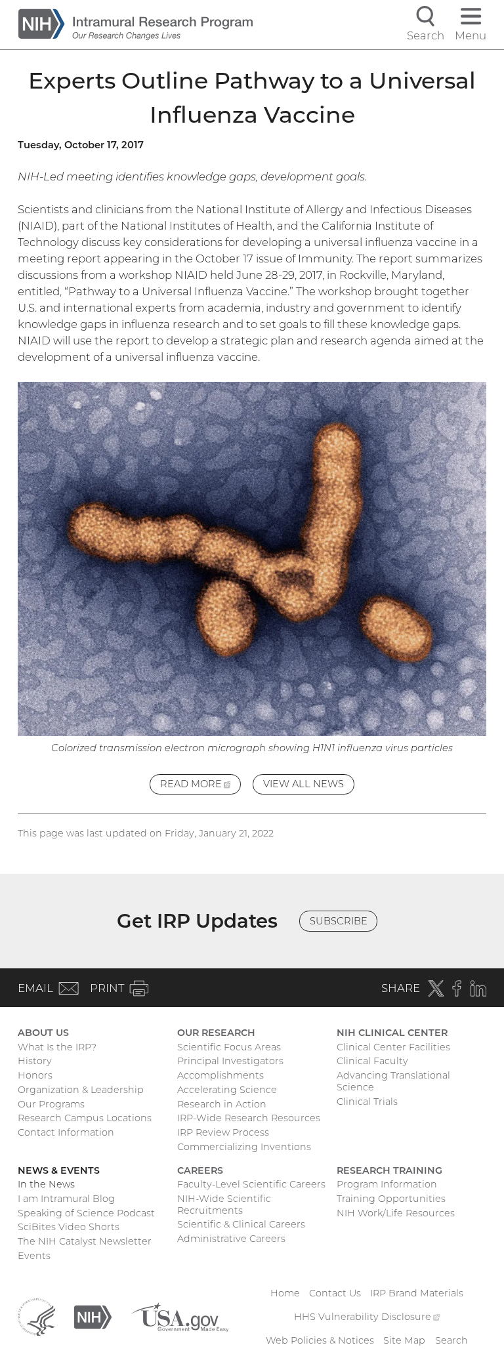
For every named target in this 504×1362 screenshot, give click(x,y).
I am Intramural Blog (66, 1199)
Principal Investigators (230, 1061)
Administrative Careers (231, 1239)
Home (285, 1293)
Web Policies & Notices (320, 1340)
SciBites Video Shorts (68, 1227)
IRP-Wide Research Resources (248, 1118)
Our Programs (51, 1104)
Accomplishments (220, 1075)
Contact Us (335, 1293)
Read (200, 786)
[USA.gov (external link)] (179, 1316)
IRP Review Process (223, 1132)
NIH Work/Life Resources (396, 1213)
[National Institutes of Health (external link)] (93, 1316)
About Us (43, 1033)
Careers (200, 1170)
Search (451, 1340)
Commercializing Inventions (244, 1147)
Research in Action (221, 1104)
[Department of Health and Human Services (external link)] (36, 1316)
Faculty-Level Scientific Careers (251, 1184)
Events (34, 1256)
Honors (35, 1075)
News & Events (59, 1170)
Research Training (389, 1170)
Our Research (216, 1033)
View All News (303, 784)
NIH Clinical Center (392, 1033)
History (35, 1061)
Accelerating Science (227, 1090)
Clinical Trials (367, 1101)
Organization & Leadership (81, 1090)
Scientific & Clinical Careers (241, 1224)
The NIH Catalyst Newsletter (85, 1241)
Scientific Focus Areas (229, 1047)
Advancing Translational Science (393, 1081)
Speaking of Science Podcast (86, 1213)
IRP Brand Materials (416, 1293)
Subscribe (339, 921)
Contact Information (66, 1132)
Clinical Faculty (372, 1061)
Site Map (404, 1340)
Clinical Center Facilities (393, 1047)
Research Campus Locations (85, 1118)
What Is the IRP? (57, 1047)
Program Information (387, 1184)
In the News (46, 1184)
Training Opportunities (391, 1199)
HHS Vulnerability (367, 1317)
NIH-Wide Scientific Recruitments (224, 1204)
